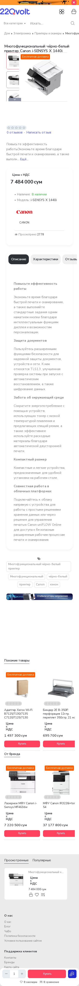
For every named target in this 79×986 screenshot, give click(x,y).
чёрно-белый (58, 576)
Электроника (22, 33)
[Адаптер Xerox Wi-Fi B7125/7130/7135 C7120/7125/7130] (22, 688)
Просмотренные (16, 860)
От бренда (12, 754)
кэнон (54, 584)
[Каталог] (62, 12)
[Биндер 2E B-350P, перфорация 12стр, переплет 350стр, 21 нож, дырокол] (61, 688)
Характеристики (45, 259)
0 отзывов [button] (15, 132)
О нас (8, 916)
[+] (21, 974)
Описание (18, 259)
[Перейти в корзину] (73, 12)
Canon (40, 584)
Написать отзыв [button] (38, 132)
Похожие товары (16, 661)
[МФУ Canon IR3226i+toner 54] (61, 781)
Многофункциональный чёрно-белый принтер (34, 566)
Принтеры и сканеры (48, 33)
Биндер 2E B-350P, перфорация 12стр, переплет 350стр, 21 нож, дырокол (60, 714)
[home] (7, 33)
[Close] (73, 2)
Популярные (41, 860)
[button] (14, 54)
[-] (6, 974)
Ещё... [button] (24, 159)
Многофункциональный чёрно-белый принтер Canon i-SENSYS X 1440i (46, 872)
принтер (25, 584)
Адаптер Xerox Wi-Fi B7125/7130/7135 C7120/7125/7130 (18, 713)
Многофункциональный (26, 576)
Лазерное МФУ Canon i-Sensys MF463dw (20, 805)
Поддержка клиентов (20, 951)
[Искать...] (72, 23)
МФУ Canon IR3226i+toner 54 (60, 805)
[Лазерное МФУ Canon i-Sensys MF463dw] (22, 781)
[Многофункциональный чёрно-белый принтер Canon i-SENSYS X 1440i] (16, 879)
